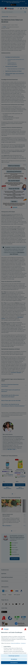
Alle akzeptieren (14, 662)
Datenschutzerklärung (15, 643)
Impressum (23, 643)
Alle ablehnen (14, 659)
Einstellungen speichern (14, 655)
